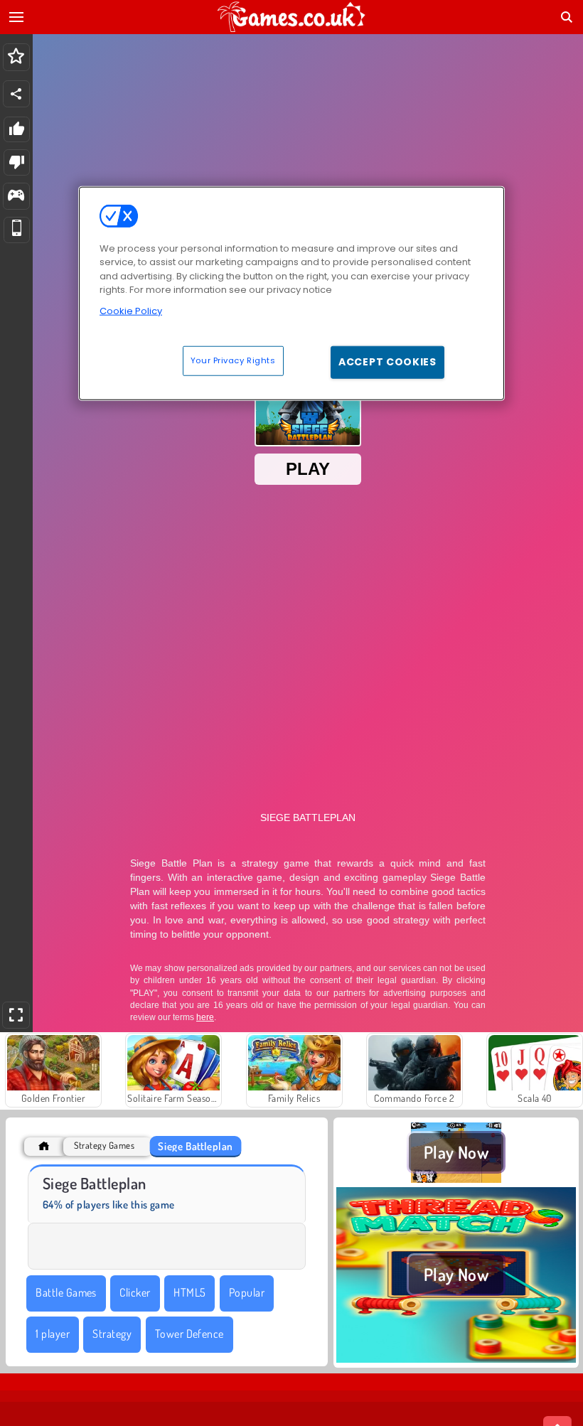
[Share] (16, 93)
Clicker (134, 1292)
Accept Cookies (387, 362)
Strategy (112, 1333)
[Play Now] (456, 1179)
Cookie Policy (131, 311)
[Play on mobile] (17, 230)
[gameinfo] (16, 196)
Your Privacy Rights (233, 360)
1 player (53, 1333)
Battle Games (66, 1292)
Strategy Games (104, 1145)
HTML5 (189, 1292)
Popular (246, 1292)
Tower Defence (189, 1333)
